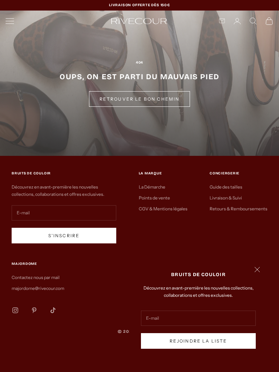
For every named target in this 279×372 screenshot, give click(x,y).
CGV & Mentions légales (163, 208)
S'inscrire (64, 235)
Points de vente (154, 198)
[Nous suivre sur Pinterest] (34, 310)
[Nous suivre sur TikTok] (53, 310)
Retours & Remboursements (238, 208)
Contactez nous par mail (36, 277)
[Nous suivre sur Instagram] (15, 310)
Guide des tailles (226, 187)
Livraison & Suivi (226, 198)
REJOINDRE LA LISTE (198, 341)
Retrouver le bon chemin (140, 99)
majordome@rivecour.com (38, 288)
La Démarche (152, 187)
